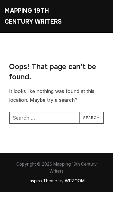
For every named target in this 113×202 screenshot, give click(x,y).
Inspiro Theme (43, 180)
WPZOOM (75, 180)
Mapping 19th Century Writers (33, 16)
